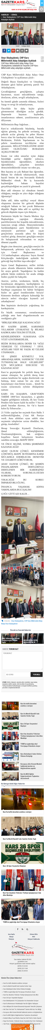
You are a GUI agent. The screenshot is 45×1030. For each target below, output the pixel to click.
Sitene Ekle (34, 934)
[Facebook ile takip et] (17, 929)
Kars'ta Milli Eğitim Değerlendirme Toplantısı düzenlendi (20, 1015)
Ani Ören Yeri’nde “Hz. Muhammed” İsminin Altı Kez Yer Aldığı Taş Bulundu (21, 1009)
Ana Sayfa (11, 934)
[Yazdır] (22, 51)
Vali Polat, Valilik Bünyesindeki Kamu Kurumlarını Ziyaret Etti (21, 1024)
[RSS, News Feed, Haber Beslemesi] (22, 929)
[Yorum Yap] (26, 51)
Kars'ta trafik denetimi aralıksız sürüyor (15, 983)
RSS (33, 937)
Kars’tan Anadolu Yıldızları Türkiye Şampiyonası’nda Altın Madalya (19, 995)
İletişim (11, 939)
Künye (11, 937)
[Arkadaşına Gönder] (18, 51)
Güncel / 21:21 (24, 8)
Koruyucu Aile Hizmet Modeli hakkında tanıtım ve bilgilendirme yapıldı (21, 1012)
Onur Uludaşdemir (17, 621)
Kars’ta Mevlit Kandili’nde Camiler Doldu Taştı (17, 986)
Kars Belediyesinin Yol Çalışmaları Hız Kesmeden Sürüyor (21, 1001)
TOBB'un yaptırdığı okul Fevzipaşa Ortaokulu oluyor (19, 992)
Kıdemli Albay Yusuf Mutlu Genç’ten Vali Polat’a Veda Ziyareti (22, 1018)
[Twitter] (9, 51)
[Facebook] (4, 51)
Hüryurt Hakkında (34, 939)
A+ (42, 57)
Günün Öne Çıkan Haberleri (11, 978)
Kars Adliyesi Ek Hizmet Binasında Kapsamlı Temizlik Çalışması (22, 1006)
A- (42, 60)
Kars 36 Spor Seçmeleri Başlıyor (13, 998)
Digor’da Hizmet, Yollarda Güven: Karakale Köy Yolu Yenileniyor (22, 1021)
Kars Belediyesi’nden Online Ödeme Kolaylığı (16, 989)
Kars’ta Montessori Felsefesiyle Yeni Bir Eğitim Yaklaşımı (20, 1003)
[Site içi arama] (27, 929)
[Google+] (13, 51)
